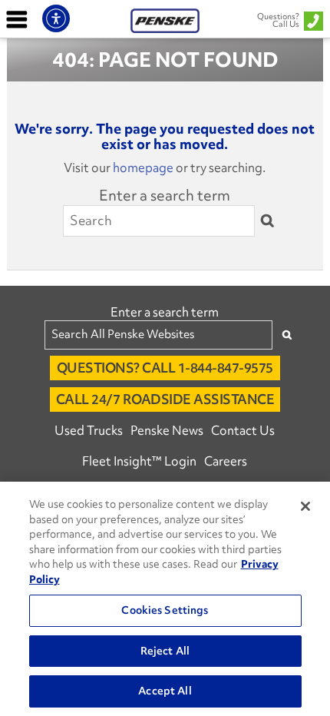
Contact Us (243, 430)
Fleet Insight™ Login (139, 460)
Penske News (166, 430)
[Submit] (267, 221)
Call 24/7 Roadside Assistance (165, 399)
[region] (165, 599)
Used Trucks (88, 430)
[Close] (305, 506)
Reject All (165, 651)
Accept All (164, 691)
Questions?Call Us (278, 20)
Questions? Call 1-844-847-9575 (165, 367)
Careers (225, 460)
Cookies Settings (164, 610)
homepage (143, 167)
